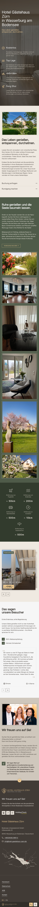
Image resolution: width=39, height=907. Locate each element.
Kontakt (4, 895)
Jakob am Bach (11, 579)
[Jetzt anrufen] (31, 904)
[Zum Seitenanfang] (19, 780)
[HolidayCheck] (21, 813)
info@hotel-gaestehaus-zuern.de (16, 841)
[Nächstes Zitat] (8, 594)
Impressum (5, 882)
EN (7, 900)
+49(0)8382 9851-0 (11, 838)
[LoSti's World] (3, 813)
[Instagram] (12, 813)
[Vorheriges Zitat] (3, 594)
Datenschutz (6, 886)
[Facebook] (8, 813)
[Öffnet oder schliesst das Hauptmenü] (35, 904)
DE (3, 900)
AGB (3, 890)
